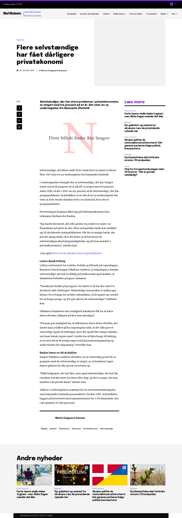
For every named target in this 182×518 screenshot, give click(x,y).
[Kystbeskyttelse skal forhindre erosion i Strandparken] (147, 474)
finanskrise (64, 428)
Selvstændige (106, 428)
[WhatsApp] (19, 127)
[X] (19, 114)
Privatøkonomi (90, 428)
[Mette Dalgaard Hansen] (46, 418)
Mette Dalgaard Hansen (54, 70)
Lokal (126, 166)
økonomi (76, 428)
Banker (53, 428)
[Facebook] (19, 108)
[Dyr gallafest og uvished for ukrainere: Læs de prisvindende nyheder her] (72, 474)
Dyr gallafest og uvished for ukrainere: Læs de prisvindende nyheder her (141, 128)
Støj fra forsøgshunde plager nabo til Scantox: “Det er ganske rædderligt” (144, 172)
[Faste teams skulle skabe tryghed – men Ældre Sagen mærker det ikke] (34, 474)
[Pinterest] (19, 120)
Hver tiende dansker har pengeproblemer (77, 253)
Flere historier (130, 111)
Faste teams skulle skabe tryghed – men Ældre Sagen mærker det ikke (32, 494)
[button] (175, 4)
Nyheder (20, 40)
